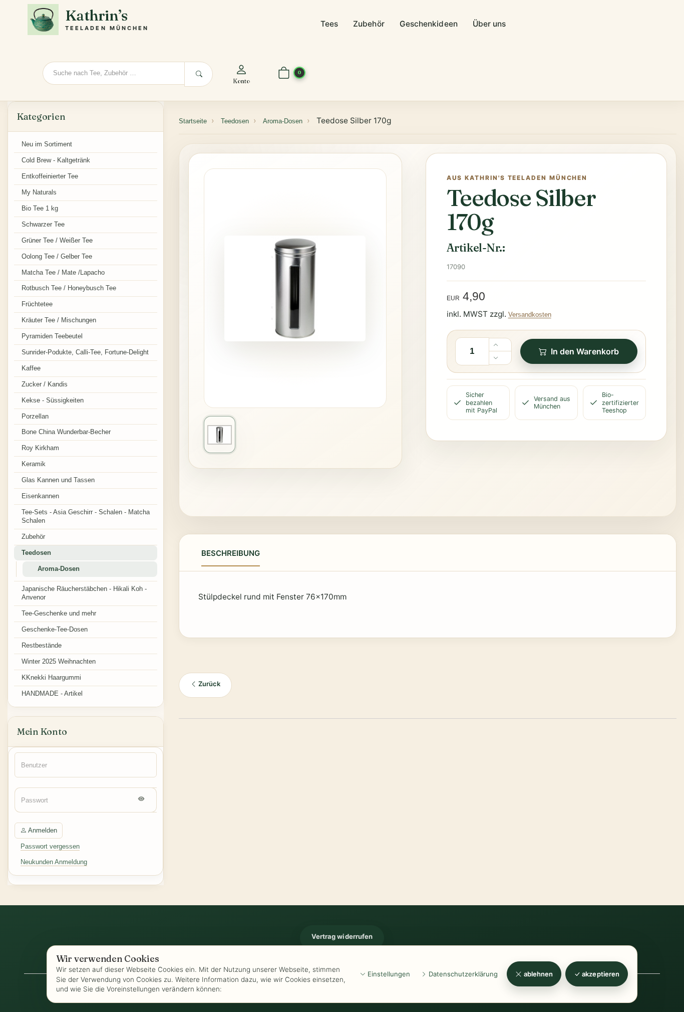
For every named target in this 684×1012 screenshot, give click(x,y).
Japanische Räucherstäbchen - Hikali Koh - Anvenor (84, 593)
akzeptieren (599, 974)
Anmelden (42, 830)
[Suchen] (198, 74)
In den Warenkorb (585, 351)
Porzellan (35, 416)
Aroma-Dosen (59, 568)
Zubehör (369, 24)
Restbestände (42, 645)
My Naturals (39, 192)
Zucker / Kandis (45, 384)
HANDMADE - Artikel (52, 693)
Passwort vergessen (50, 846)
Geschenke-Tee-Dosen (55, 629)
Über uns (489, 24)
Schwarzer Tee (43, 224)
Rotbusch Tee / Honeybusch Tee (69, 288)
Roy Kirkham (40, 448)
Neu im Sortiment (47, 144)
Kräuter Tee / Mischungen (59, 320)
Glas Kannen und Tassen (58, 480)
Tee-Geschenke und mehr (59, 613)
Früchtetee (37, 304)
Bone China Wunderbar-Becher (66, 432)
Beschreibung (230, 553)
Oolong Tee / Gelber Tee (57, 256)
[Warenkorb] (284, 73)
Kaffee (31, 368)
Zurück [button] (208, 684)
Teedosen (36, 552)
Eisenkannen (40, 496)
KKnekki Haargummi (51, 677)
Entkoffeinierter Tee (50, 176)
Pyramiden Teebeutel (52, 336)
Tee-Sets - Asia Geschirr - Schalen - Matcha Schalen (86, 516)
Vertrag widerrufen (342, 936)
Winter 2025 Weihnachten (59, 661)
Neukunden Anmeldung (54, 862)
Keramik (34, 464)
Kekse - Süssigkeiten (53, 400)
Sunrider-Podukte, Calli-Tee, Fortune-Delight (85, 352)
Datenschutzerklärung (462, 974)
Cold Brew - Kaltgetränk (56, 160)
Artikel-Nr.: (476, 248)
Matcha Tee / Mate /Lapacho (63, 272)
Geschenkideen (429, 24)
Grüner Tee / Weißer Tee (57, 240)
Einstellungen (388, 974)
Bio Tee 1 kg (40, 208)
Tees (329, 24)
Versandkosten (529, 314)
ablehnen (537, 974)
